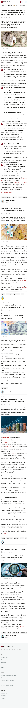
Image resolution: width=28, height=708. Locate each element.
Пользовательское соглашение (8, 675)
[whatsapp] (4, 17)
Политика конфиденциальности (8, 677)
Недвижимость (5, 197)
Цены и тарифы (22, 197)
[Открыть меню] (26, 2)
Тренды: (3, 5)
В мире (2, 667)
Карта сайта (4, 693)
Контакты (3, 695)
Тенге (21, 538)
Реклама (3, 698)
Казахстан (9, 538)
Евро (22, 294)
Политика (3, 659)
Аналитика (3, 662)
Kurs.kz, (13, 245)
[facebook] (9, 649)
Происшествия (4, 657)
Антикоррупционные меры (7, 682)
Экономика (24, 632)
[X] (12, 17)
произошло (8, 446)
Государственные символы (7, 680)
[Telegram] (7, 17)
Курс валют (16, 294)
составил (24, 287)
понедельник (5, 437)
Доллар (14, 197)
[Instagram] (2, 17)
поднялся (5, 442)
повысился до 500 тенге (20, 182)
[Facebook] (9, 17)
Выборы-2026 (9, 5)
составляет (23, 280)
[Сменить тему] (21, 2)
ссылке (4, 533)
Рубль (3, 294)
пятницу (14, 453)
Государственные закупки (7, 685)
